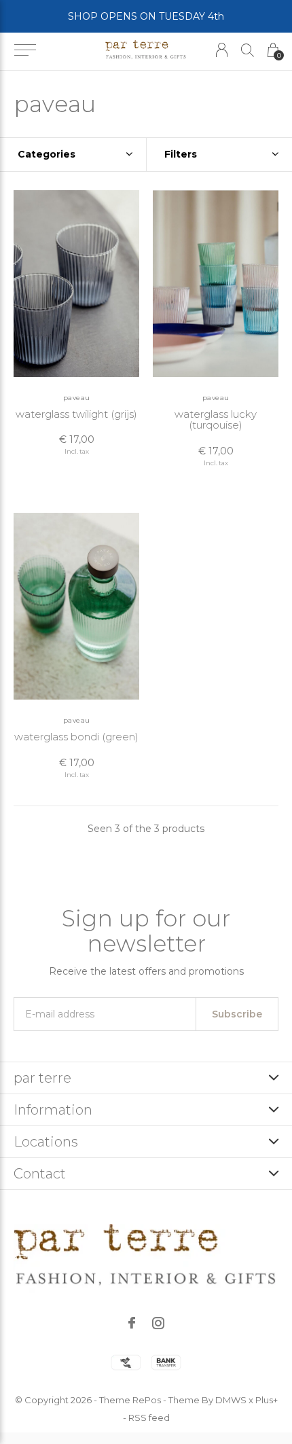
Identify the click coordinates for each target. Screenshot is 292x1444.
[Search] (247, 49)
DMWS (231, 1399)
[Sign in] (221, 49)
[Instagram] (158, 1323)
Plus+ (266, 1399)
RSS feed (149, 1417)
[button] (24, 50)
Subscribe (237, 1014)
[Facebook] (131, 1323)
